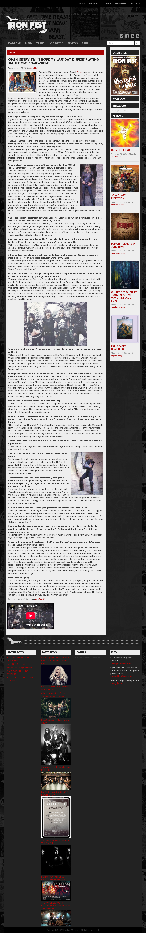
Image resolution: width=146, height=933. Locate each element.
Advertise (135, 4)
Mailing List (120, 4)
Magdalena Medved (119, 307)
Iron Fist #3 (40, 599)
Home (82, 4)
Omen (79, 72)
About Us (93, 4)
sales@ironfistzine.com (121, 663)
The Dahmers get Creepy (52, 697)
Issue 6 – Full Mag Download (19, 668)
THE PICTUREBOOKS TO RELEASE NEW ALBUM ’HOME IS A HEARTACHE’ (55, 906)
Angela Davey (116, 356)
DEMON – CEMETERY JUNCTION (123, 245)
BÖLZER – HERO (120, 149)
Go (137, 43)
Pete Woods (116, 156)
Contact (107, 4)
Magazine (14, 43)
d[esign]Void (116, 683)
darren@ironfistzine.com (121, 676)
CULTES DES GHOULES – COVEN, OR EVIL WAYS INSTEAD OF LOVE (124, 296)
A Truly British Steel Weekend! (55, 693)
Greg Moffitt (34, 68)
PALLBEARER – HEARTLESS (119, 348)
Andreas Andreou (118, 205)
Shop (85, 43)
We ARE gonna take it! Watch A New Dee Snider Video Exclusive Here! (55, 661)
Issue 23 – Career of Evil (18, 664)
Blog (28, 43)
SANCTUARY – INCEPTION (119, 197)
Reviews (73, 43)
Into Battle (56, 43)
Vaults (40, 43)
